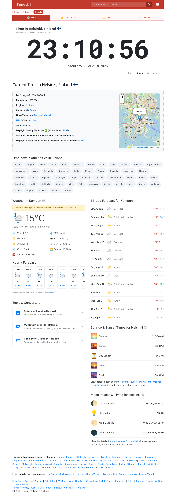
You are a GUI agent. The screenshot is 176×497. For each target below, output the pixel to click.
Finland (33, 110)
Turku (53, 164)
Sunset (38, 481)
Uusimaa (29, 105)
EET (30, 125)
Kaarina (55, 190)
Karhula (119, 184)
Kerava (130, 177)
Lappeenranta (153, 164)
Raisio (107, 184)
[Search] (149, 4)
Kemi (131, 184)
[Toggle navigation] (157, 4)
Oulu (42, 164)
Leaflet (132, 147)
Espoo (17, 164)
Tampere (30, 164)
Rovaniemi (63, 171)
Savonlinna (20, 184)
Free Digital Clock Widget (88, 473)
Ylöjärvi (29, 190)
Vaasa (35, 171)
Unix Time (17, 481)
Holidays (80, 487)
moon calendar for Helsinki (124, 441)
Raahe (17, 190)
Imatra (142, 177)
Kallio (33, 184)
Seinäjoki (48, 171)
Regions (140, 481)
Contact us (36, 487)
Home (16, 12)
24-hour (139, 73)
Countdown (92, 481)
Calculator (50, 481)
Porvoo (101, 171)
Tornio (68, 190)
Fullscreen (153, 73)
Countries (120, 481)
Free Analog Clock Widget (59, 473)
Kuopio (91, 164)
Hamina (42, 190)
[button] (139, 118)
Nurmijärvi (129, 171)
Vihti (71, 184)
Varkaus (155, 184)
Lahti (102, 164)
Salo (81, 184)
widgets (22, 473)
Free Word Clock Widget (141, 473)
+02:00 (32, 120)
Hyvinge (143, 171)
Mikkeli (88, 171)
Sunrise (29, 481)
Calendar (69, 487)
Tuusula (99, 177)
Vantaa (65, 164)
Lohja (73, 177)
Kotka (76, 171)
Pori (113, 164)
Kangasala (93, 184)
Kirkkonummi (115, 177)
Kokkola (114, 171)
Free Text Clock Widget (115, 473)
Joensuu (137, 164)
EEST (65, 130)
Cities (27, 12)
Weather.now (49, 292)
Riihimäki (46, 184)
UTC (18, 120)
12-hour (129, 73)
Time (31, 17)
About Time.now (53, 487)
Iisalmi (142, 184)
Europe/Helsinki (42, 115)
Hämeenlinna (21, 171)
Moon (107, 17)
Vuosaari (86, 177)
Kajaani (45, 177)
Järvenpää (19, 177)
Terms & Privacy (20, 487)
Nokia (154, 177)
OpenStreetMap (144, 147)
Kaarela (59, 184)
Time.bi (24, 490)
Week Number (76, 481)
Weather (145, 17)
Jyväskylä (78, 164)
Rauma (33, 177)
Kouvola (124, 164)
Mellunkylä (60, 177)
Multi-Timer (107, 481)
